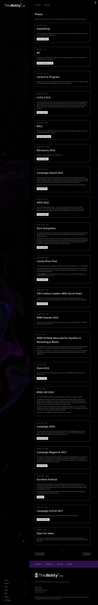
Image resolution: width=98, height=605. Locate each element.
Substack (68, 582)
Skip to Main (38, 5)
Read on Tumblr (42, 378)
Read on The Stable (43, 39)
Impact (6, 590)
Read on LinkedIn (42, 112)
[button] (15, 583)
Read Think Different (43, 519)
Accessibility (38, 564)
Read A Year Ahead (42, 438)
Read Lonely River (42, 279)
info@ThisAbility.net (39, 592)
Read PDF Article (42, 189)
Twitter (53, 582)
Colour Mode (47, 5)
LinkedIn (63, 582)
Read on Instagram (42, 159)
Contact (7, 597)
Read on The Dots (42, 303)
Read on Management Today (45, 63)
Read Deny (40, 497)
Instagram (57, 582)
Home (6, 580)
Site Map (69, 564)
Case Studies (8, 600)
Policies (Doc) (49, 564)
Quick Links (60, 564)
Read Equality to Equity (44, 136)
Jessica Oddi (66, 597)
